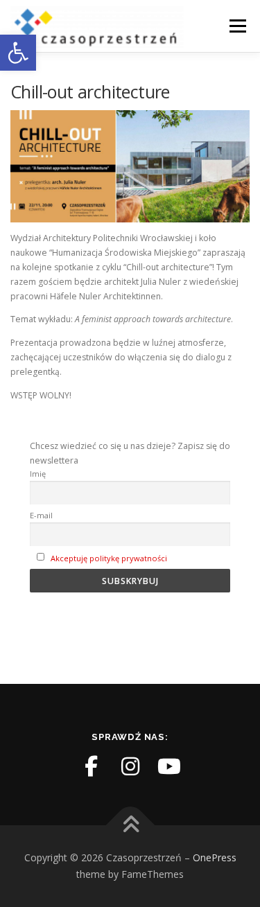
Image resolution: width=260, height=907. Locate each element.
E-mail (41, 515)
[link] (18, 53)
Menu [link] (236, 26)
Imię (38, 473)
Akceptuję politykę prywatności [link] (109, 558)
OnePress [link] (214, 857)
